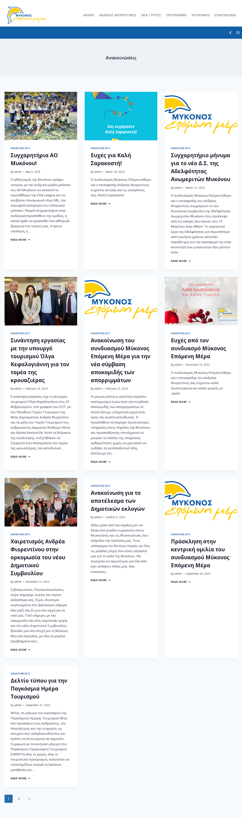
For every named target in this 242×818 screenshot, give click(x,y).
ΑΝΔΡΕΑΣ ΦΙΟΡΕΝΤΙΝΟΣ (118, 15)
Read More (20, 239)
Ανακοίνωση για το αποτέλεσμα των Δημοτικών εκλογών (118, 500)
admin (18, 172)
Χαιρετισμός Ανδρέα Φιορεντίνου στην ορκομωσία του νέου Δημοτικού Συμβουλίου (38, 557)
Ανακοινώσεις (20, 148)
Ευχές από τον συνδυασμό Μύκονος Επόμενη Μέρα (198, 348)
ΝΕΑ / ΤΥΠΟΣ (151, 15)
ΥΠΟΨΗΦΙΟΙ (201, 15)
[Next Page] (29, 799)
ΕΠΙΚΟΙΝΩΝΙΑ (225, 15)
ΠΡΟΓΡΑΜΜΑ (176, 15)
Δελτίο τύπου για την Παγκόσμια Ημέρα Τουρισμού (39, 688)
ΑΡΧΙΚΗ (88, 15)
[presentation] (41, 116)
